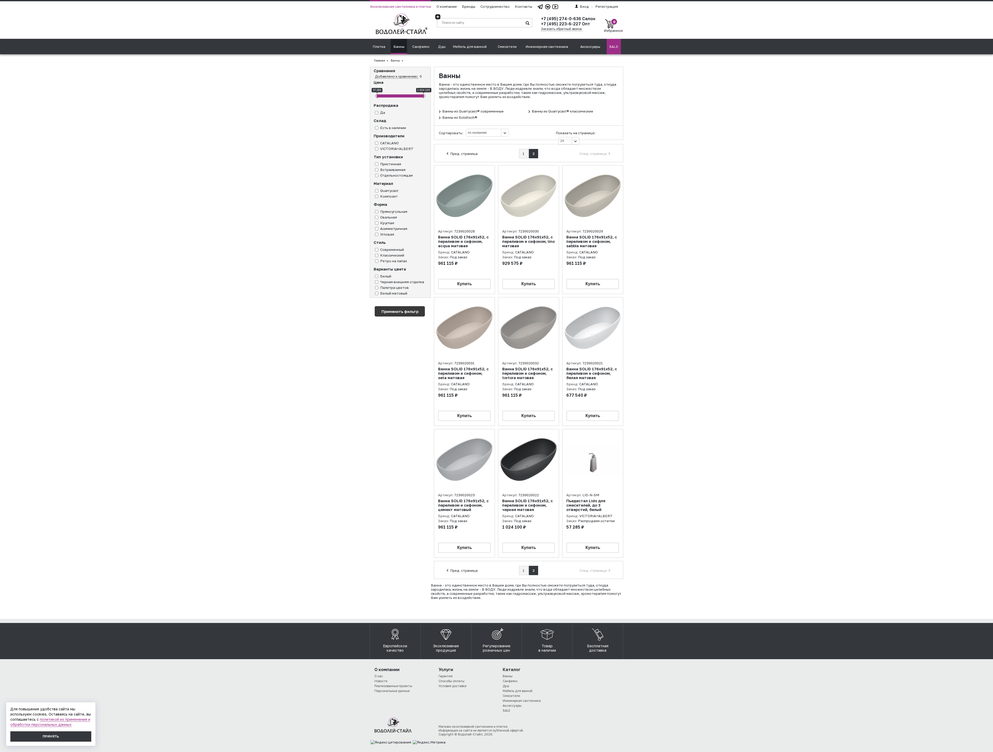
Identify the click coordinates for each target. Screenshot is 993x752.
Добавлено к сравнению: (396, 76)
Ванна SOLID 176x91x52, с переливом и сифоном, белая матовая (591, 373)
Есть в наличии (393, 128)
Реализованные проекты (393, 686)
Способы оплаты (451, 681)
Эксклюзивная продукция (446, 648)
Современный (392, 249)
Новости (380, 681)
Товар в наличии (547, 648)
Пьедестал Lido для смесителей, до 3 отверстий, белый (585, 505)
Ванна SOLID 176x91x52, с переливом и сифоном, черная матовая (527, 505)
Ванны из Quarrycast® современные (473, 111)
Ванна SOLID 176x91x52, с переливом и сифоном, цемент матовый (463, 505)
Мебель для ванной (470, 46)
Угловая (387, 234)
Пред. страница (464, 154)
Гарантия (446, 676)
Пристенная (390, 164)
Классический (392, 255)
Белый (385, 276)
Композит (389, 196)
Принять (51, 736)
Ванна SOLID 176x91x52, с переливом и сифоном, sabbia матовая (591, 241)
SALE (613, 46)
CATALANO (389, 143)
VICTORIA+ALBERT (396, 149)
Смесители (507, 46)
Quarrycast (389, 191)
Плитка (379, 46)
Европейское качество (395, 648)
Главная (379, 60)
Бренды (468, 6)
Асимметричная (393, 229)
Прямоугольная (393, 211)
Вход (584, 6)
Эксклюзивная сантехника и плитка (400, 6)
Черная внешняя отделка (402, 282)
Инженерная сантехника (546, 46)
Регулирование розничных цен (496, 648)
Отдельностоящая (396, 175)
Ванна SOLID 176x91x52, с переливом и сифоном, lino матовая (528, 241)
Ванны (398, 46)
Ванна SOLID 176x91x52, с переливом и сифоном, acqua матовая (463, 241)
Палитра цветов (394, 287)
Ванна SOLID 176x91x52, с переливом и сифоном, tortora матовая (527, 373)
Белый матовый (393, 293)
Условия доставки (453, 686)
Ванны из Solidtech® (459, 117)
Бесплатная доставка (597, 648)
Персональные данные (392, 691)
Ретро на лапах (393, 261)
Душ (442, 46)
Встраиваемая (392, 170)
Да (382, 112)
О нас (378, 676)
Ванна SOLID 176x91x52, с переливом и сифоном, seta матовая (463, 373)
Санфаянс (421, 46)
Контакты (523, 6)
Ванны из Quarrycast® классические (562, 111)
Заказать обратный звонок (561, 29)
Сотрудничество (495, 6)
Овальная (388, 217)
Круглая (387, 223)
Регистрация (606, 6)
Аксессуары (590, 46)
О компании (447, 6)
